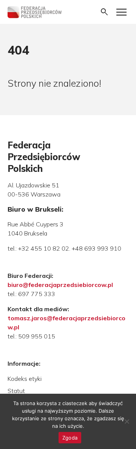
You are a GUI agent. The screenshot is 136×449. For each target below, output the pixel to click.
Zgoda (69, 438)
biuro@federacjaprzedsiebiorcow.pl (60, 284)
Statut (16, 390)
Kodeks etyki (25, 378)
